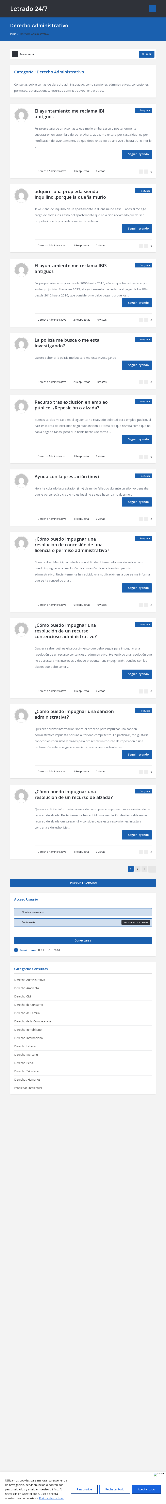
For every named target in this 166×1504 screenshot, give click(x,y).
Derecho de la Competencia (32, 1021)
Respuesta (81, 171)
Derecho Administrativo (52, 171)
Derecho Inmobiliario (28, 1030)
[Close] (159, 1474)
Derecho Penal (24, 1063)
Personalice (84, 1489)
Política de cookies (51, 1498)
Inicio (13, 34)
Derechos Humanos (27, 1079)
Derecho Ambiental (26, 988)
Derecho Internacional (28, 1038)
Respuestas (81, 319)
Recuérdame (28, 950)
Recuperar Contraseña (135, 922)
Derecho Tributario (26, 1071)
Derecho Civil (22, 996)
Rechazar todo (115, 1489)
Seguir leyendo (138, 154)
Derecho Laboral (25, 1046)
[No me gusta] (146, 172)
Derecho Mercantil (26, 1054)
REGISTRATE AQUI (49, 950)
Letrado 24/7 (29, 8)
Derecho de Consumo (28, 1005)
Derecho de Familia (27, 1013)
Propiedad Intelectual (28, 1088)
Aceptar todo (146, 1489)
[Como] (141, 172)
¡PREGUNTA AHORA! (83, 883)
